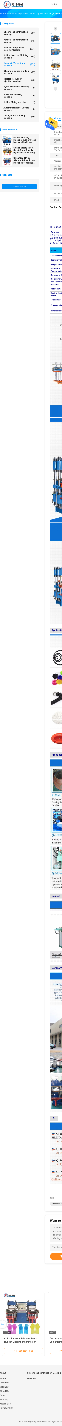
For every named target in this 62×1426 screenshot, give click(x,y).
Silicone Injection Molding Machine (19, 72)
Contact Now (19, 186)
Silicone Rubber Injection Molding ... (19, 33)
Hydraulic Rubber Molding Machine (19, 87)
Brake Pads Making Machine (19, 95)
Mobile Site (5, 1404)
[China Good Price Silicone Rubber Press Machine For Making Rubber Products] (7, 161)
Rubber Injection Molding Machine (19, 56)
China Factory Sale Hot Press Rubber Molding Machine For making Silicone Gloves (20, 1342)
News (2, 1395)
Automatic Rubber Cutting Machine (19, 109)
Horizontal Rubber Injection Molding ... (19, 80)
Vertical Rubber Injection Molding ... (19, 41)
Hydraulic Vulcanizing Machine (19, 64)
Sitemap (4, 1399)
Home (3, 1378)
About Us (4, 1391)
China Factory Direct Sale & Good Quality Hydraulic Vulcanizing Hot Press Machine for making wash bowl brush (24, 150)
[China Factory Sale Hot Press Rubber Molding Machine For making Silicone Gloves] (23, 1313)
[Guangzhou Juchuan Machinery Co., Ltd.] (13, 4)
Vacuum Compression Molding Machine (19, 48)
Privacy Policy (6, 1408)
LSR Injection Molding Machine (19, 116)
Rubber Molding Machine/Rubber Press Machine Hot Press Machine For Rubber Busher (24, 140)
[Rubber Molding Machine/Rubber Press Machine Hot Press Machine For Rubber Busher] (7, 140)
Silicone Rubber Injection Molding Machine (44, 1376)
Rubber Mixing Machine (19, 102)
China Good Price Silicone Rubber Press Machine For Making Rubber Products (24, 160)
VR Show (4, 1387)
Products (4, 1382)
